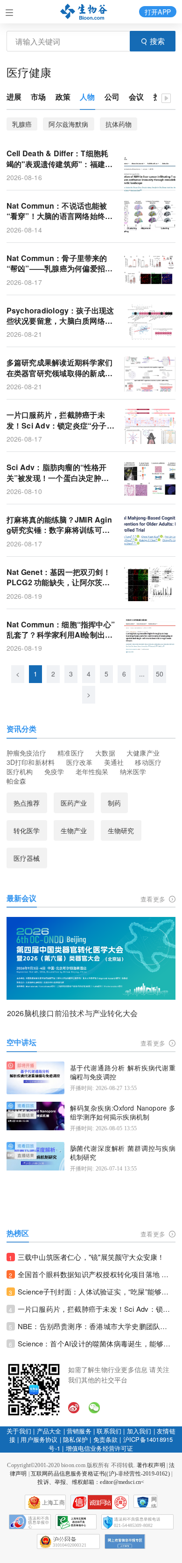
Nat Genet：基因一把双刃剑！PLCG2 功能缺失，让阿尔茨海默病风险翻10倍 (59, 577)
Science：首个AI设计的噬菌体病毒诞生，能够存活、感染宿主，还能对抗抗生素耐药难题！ (97, 1343)
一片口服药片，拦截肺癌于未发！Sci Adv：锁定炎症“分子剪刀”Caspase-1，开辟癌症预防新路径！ (97, 1309)
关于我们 (19, 1430)
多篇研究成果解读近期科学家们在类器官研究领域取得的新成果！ (59, 367)
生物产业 (74, 830)
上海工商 (53, 1502)
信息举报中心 (76, 1521)
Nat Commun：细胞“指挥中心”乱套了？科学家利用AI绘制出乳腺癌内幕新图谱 (61, 629)
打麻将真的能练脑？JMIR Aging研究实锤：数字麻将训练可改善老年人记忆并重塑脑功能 (59, 525)
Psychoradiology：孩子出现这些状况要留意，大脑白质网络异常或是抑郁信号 (60, 316)
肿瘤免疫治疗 (26, 752)
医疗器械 (27, 858)
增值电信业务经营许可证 (99, 1448)
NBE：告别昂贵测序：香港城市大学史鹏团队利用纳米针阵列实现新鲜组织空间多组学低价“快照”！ (97, 1326)
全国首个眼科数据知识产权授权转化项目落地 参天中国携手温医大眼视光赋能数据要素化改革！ (97, 1274)
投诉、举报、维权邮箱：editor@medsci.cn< (90, 1482)
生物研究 (121, 830)
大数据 (105, 752)
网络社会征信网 (154, 1502)
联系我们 (109, 1430)
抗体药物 (118, 124)
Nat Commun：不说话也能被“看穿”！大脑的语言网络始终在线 (60, 211)
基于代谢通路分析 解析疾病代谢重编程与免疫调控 (123, 1072)
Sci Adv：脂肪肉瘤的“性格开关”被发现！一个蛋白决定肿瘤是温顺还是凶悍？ (58, 472)
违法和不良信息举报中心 (30, 1521)
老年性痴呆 (92, 771)
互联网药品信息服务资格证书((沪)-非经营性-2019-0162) (100, 1473)
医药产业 (74, 802)
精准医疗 (70, 752)
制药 (114, 802)
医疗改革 (79, 762)
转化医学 (27, 830)
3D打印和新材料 (31, 762)
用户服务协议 (39, 1439)
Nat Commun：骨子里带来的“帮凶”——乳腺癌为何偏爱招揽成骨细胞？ (60, 263)
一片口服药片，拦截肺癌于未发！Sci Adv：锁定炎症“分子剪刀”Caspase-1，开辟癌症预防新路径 (60, 420)
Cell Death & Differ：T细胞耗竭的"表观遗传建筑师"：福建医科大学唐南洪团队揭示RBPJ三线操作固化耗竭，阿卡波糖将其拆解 (60, 158)
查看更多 (153, 898)
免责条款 (105, 1439)
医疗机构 (20, 771)
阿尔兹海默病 (68, 124)
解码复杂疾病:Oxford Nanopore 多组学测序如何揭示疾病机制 (123, 1113)
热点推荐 (27, 802)
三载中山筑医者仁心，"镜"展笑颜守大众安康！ (91, 1257)
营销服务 (79, 1430)
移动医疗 (148, 762)
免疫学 (54, 771)
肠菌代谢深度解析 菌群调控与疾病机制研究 (123, 1153)
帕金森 (17, 780)
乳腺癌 (22, 124)
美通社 (114, 762)
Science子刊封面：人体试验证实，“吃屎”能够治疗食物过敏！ (97, 1291)
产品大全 (49, 1430)
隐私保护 (75, 1439)
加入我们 (139, 1430)
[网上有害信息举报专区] (125, 1541)
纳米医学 (133, 771)
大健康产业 (143, 752)
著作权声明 (151, 1465)
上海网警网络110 (99, 1502)
